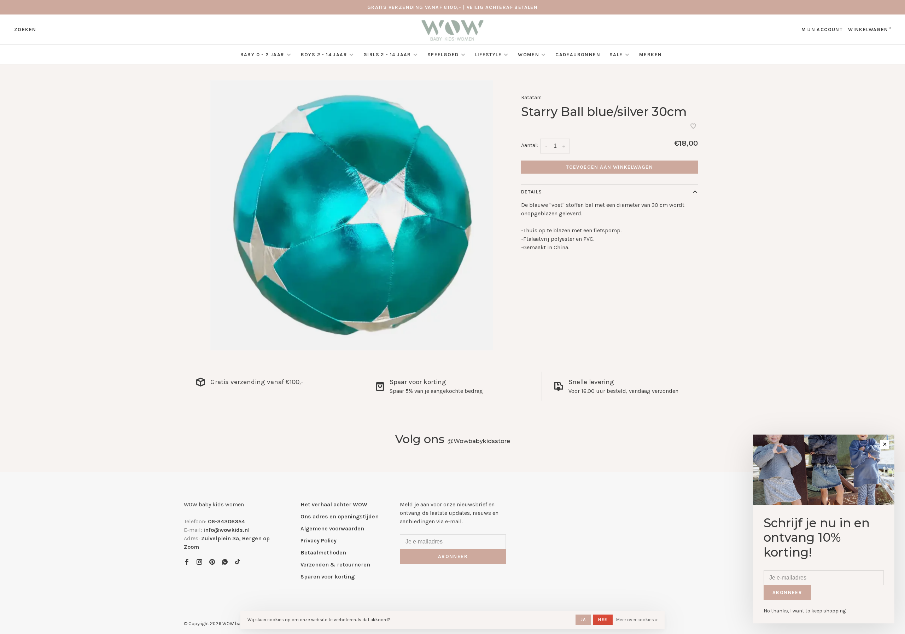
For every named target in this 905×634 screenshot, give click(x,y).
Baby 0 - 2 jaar (262, 55)
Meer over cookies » (637, 619)
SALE (616, 55)
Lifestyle (488, 55)
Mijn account (821, 30)
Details (531, 192)
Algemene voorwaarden (332, 528)
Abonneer (453, 556)
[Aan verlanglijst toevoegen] (693, 126)
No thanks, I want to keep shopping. (805, 611)
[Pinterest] (212, 562)
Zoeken (25, 30)
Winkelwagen (869, 30)
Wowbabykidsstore (479, 441)
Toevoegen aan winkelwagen (609, 167)
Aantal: (529, 145)
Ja (583, 619)
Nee (602, 619)
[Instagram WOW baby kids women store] (199, 562)
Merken (650, 55)
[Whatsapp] (225, 562)
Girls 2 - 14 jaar (387, 55)
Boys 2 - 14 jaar (324, 55)
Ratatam (531, 97)
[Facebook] (186, 562)
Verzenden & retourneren (335, 564)
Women (528, 55)
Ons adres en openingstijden (339, 516)
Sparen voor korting (327, 576)
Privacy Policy (318, 540)
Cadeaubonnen (577, 55)
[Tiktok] (237, 562)
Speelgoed (443, 55)
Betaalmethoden (323, 552)
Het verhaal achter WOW (333, 504)
